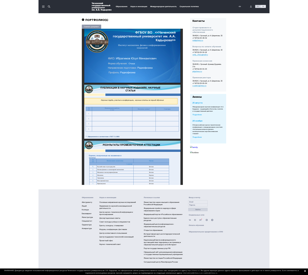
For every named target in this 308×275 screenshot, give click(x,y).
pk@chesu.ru (197, 71)
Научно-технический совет (110, 244)
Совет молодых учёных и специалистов (114, 222)
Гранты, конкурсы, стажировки (111, 225)
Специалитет (87, 221)
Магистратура (87, 217)
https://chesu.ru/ (193, 270)
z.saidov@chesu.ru (199, 86)
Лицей (84, 206)
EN (263, 6)
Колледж (85, 210)
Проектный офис (106, 240)
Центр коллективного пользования (113, 233)
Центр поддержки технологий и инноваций (116, 237)
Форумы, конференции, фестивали (113, 229)
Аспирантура (87, 228)
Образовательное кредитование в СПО (206, 232)
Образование (121, 6)
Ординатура (87, 225)
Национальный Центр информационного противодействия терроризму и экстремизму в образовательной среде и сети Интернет (162, 242)
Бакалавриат (87, 213)
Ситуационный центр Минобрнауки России (161, 262)
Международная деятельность (163, 6)
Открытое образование (153, 230)
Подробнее (197, 115)
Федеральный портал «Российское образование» (163, 214)
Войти (198, 209)
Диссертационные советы (109, 218)
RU (258, 6)
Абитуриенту (87, 202)
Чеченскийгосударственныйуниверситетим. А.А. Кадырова (102, 6)
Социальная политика (189, 6)
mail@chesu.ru (197, 40)
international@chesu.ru (192, 273)
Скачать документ (91, 27)
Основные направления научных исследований (117, 202)
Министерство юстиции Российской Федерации (163, 258)
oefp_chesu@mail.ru (200, 55)
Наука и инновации (138, 6)
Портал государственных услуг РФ (157, 248)
